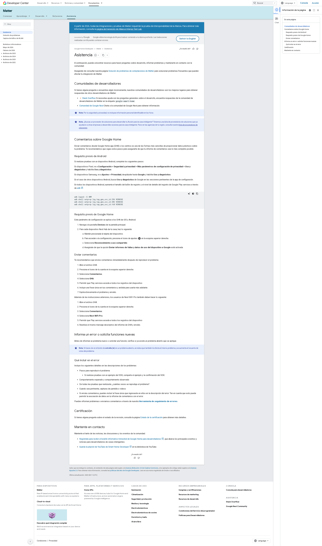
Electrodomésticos (139, 508)
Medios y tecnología (140, 503)
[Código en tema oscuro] (193, 194)
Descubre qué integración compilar (52, 523)
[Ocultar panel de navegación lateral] (30, 541)
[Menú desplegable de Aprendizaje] (30, 16)
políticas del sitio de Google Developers (124, 470)
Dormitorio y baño (139, 517)
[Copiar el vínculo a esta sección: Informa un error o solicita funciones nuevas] (137, 334)
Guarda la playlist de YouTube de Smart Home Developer (104, 447)
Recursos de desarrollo (189, 499)
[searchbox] (17, 24)
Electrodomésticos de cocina (144, 512)
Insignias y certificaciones (190, 490)
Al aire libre (136, 521)
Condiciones (42, 541)
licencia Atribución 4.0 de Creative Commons (142, 468)
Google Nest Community (236, 506)
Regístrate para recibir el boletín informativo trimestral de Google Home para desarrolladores (120, 439)
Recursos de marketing (189, 494)
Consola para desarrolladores (239, 490)
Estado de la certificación (151, 417)
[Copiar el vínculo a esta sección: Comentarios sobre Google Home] (123, 139)
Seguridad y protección (141, 499)
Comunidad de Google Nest (91, 105)
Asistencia (71, 16)
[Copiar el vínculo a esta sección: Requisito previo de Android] (108, 156)
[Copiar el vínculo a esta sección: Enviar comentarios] (99, 254)
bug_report (309, 10)
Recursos (55, 3)
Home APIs (88, 490)
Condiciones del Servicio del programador (197, 511)
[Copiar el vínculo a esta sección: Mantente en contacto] (107, 427)
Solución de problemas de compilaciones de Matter (131, 71)
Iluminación (136, 490)
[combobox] (264, 3)
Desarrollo (41, 3)
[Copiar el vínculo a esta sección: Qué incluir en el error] (102, 360)
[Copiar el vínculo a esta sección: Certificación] (94, 411)
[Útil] (193, 49)
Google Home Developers (83, 49)
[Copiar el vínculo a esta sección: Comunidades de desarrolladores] (123, 83)
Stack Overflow (89, 98)
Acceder (315, 3)
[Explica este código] (189, 194)
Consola (304, 3)
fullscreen (313, 10)
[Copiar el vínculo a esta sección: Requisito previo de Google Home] (115, 214)
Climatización (137, 494)
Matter (7, 11)
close (317, 10)
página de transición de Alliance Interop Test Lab (119, 29)
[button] (16, 53)
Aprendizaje (21, 16)
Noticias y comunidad (74, 3)
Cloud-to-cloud (43, 501)
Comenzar (7, 16)
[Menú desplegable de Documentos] (102, 3)
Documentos (93, 3)
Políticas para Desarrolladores (192, 515)
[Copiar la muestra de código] (197, 194)
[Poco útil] (197, 49)
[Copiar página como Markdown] (103, 55)
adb (78, 188)
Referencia (57, 16)
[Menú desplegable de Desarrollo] (47, 16)
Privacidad (53, 541)
